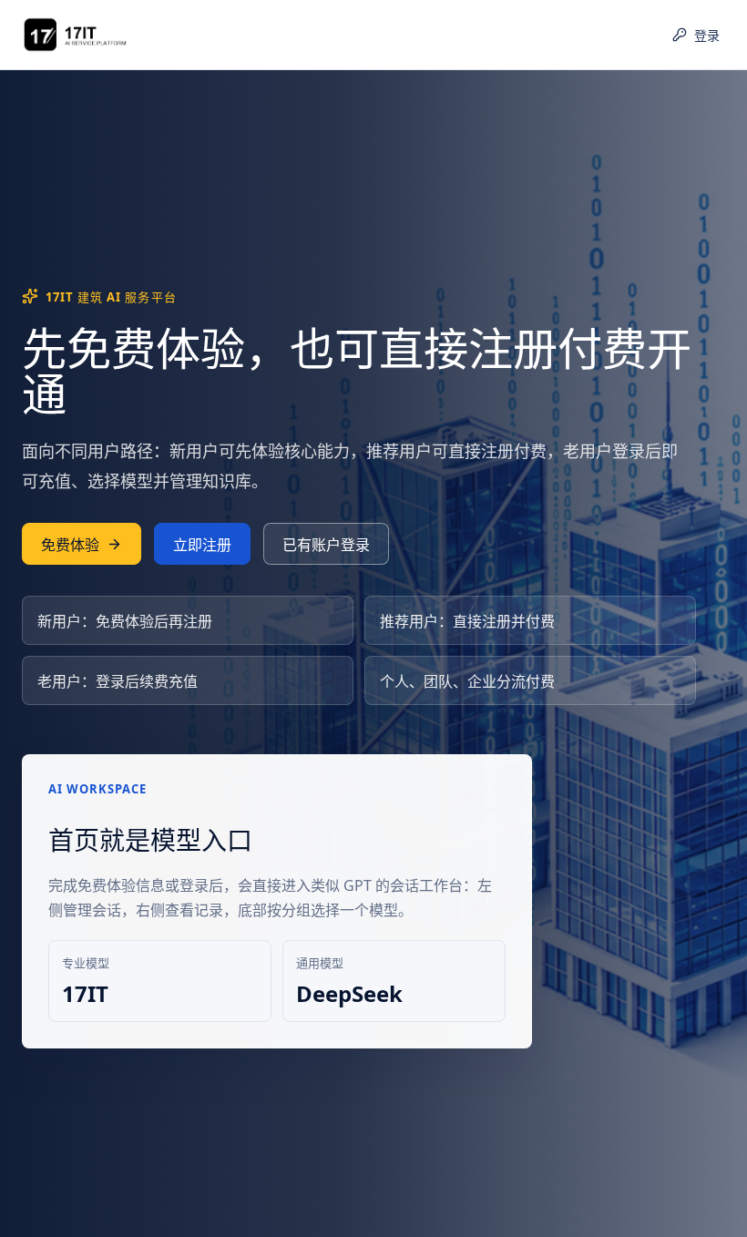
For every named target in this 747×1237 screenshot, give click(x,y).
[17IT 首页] (108, 34)
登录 (707, 35)
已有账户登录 (326, 545)
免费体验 (70, 545)
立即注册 (202, 545)
